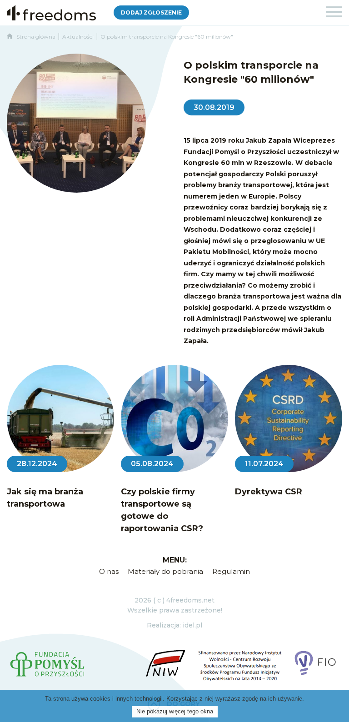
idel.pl (192, 625)
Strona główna (33, 36)
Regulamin (231, 571)
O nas (109, 571)
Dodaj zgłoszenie (151, 12)
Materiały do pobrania (165, 571)
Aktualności (78, 36)
